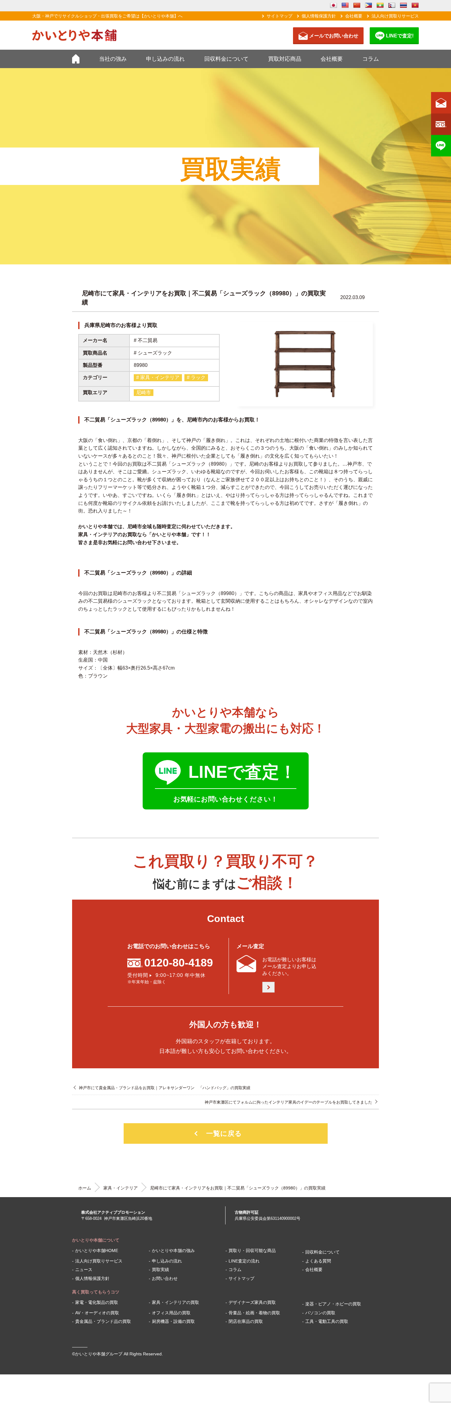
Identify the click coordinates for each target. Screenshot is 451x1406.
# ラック (196, 377)
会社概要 (353, 15)
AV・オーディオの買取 (97, 1312)
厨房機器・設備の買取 (173, 1321)
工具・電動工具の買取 (326, 1321)
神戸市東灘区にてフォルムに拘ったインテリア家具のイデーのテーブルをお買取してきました (288, 1102)
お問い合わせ (165, 1278)
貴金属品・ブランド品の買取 (103, 1321)
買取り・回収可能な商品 (252, 1250)
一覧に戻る (224, 1133)
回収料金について (226, 59)
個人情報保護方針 (319, 15)
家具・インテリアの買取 (175, 1302)
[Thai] (403, 5)
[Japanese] (333, 5)
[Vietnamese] (415, 5)
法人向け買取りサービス (395, 15)
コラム (370, 59)
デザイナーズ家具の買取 (252, 1302)
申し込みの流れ (165, 59)
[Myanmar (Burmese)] (380, 5)
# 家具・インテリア (157, 377)
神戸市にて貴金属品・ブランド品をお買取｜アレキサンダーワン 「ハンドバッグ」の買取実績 (164, 1087)
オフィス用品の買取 (171, 1312)
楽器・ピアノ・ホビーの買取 (333, 1303)
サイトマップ (279, 15)
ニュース (83, 1269)
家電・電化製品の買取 (96, 1302)
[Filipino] (368, 5)
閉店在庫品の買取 (246, 1321)
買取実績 (160, 1269)
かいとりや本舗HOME (96, 1250)
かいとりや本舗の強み (173, 1250)
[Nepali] (391, 5)
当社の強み (113, 59)
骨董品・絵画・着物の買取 (254, 1312)
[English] (345, 5)
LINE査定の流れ (244, 1260)
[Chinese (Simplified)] (356, 5)
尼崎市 (143, 392)
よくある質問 (318, 1260)
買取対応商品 (284, 59)
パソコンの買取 (320, 1312)
